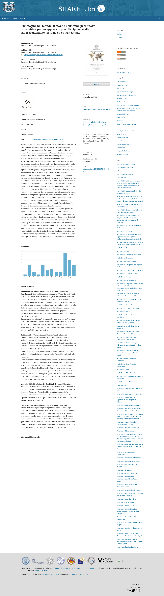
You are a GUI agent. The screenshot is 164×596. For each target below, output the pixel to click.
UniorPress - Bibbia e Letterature (128, 405)
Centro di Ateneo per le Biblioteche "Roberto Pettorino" (76, 568)
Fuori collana (121, 385)
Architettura (121, 148)
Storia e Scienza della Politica (126, 95)
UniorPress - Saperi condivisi (126, 499)
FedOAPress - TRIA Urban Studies (128, 373)
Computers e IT (122, 85)
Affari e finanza (122, 82)
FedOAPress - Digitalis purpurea (127, 261)
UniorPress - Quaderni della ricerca (96, 109)
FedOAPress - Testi (123, 370)
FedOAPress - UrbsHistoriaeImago (128, 382)
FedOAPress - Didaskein (125, 258)
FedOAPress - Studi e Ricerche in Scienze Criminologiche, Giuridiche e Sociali (129, 353)
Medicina (120, 121)
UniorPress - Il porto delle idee (127, 473)
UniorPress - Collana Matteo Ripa (128, 428)
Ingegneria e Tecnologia (125, 92)
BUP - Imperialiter (123, 171)
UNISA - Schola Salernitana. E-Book (128, 547)
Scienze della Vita (123, 114)
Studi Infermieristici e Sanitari (127, 124)
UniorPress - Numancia (124, 470)
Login (145, 2)
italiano (119, 37)
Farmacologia (121, 134)
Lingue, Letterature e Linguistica (95, 125)
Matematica (121, 117)
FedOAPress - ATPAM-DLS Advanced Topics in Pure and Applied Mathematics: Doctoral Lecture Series (129, 236)
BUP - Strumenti (122, 178)
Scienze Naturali (122, 154)
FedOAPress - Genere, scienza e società (130, 270)
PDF (97, 84)
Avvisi (14, 18)
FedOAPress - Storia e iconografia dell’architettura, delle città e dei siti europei (129, 345)
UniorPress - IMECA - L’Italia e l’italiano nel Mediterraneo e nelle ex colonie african (130, 446)
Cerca (160, 18)
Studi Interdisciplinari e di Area (95, 122)
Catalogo (5, 18)
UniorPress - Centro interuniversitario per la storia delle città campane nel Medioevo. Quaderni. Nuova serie (130, 416)
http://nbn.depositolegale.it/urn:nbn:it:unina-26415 (44, 139)
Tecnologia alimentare (124, 144)
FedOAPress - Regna (123, 312)
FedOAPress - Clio (123, 251)
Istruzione (120, 88)
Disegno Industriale (123, 151)
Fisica (118, 127)
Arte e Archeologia (123, 137)
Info (22, 18)
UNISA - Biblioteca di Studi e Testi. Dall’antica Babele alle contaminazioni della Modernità (130, 541)
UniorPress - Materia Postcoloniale (128, 461)
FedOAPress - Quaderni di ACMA (128, 308)
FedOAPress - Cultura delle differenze (129, 255)
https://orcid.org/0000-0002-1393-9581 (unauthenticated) (43, 55)
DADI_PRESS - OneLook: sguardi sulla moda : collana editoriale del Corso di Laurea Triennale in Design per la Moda (130, 199)
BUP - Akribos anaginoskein (126, 164)
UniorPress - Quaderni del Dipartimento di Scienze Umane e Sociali (128, 479)
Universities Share (41, 570)
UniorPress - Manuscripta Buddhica (129, 458)
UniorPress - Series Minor (125, 506)
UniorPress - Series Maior (125, 502)
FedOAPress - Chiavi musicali (126, 248)
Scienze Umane (122, 98)
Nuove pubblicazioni (124, 72)
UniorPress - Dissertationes (126, 431)
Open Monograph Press (50, 574)
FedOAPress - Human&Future (127, 274)
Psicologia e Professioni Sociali (127, 131)
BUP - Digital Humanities (125, 168)
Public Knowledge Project (80, 574)
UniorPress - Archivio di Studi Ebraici (129, 394)
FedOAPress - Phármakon (125, 305)
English (119, 34)
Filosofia (120, 141)
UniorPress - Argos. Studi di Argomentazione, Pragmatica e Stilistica (127, 399)
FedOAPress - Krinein (124, 277)
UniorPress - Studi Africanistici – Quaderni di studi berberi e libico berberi (128, 511)
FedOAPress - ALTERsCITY (125, 231)
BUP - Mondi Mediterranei (125, 174)
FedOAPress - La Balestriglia (126, 280)
